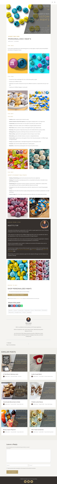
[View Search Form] (55, 2)
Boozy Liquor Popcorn (9, 429)
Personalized (44, 310)
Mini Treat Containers (37, 429)
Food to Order (27, 310)
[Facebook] (25, 481)
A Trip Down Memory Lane (10, 374)
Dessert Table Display (48, 404)
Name (8, 465)
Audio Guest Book (36, 374)
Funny (32, 310)
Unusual (24, 312)
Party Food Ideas (38, 310)
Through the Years (18, 312)
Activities (19, 376)
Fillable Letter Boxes (37, 402)
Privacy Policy (34, 478)
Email (31, 465)
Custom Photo (20, 310)
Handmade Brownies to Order (11, 402)
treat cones (34, 249)
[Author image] (4, 376)
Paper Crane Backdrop (10, 343)
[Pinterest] (31, 481)
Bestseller (11, 310)
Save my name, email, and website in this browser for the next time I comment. (22, 468)
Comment (8, 448)
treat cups (19, 249)
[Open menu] (52, 2)
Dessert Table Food (13, 36)
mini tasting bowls (25, 249)
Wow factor (29, 312)
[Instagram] (28, 481)
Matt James (11, 41)
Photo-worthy (11, 312)
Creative (15, 310)
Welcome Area (50, 376)
